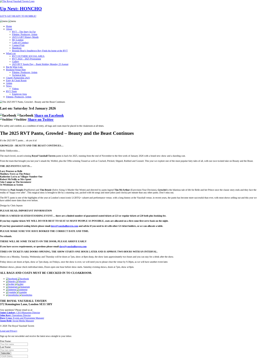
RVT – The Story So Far (24, 31)
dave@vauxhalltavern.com (64, 226)
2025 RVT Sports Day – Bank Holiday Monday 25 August (40, 64)
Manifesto (17, 48)
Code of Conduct (20, 42)
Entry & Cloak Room (16, 80)
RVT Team (11, 91)
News (9, 86)
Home (9, 26)
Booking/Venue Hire (16, 69)
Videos (15, 88)
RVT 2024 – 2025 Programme (26, 59)
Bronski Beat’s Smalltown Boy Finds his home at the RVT (40, 50)
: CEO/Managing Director (20, 312)
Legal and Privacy (8, 331)
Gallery (15, 61)
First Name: (5, 341)
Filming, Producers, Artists (24, 34)
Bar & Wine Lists (14, 67)
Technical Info (19, 75)
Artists (9, 83)
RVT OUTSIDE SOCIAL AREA (28, 56)
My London (17, 40)
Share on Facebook (49, 115)
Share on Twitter (41, 119)
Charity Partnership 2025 (18, 78)
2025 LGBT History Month (25, 37)
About (9, 29)
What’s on (11, 53)
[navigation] (130, 59)
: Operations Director (15, 315)
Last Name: (5, 347)
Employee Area (19, 94)
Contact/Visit (18, 45)
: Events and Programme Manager (22, 318)
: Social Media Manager (17, 320)
